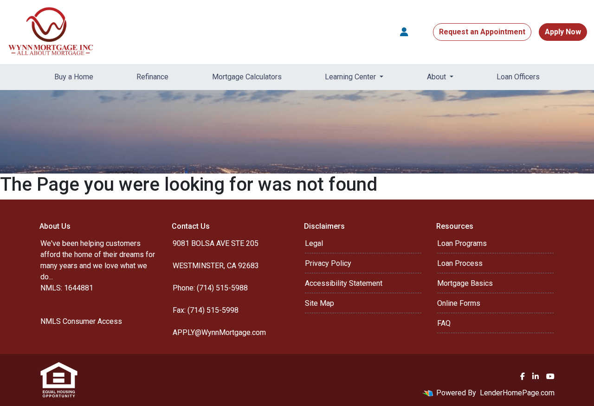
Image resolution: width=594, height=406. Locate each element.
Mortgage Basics (465, 283)
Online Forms (458, 303)
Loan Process (460, 263)
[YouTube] (550, 376)
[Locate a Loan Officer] (404, 32)
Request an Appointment (482, 31)
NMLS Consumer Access (81, 321)
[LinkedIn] (535, 376)
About (437, 76)
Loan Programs (462, 243)
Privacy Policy (328, 263)
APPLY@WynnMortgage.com (219, 332)
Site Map (319, 303)
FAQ (444, 323)
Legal (314, 243)
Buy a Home (73, 76)
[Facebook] (522, 376)
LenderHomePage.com (517, 392)
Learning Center (351, 76)
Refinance (152, 76)
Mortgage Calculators (247, 76)
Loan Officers (518, 76)
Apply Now (563, 31)
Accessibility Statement (343, 283)
